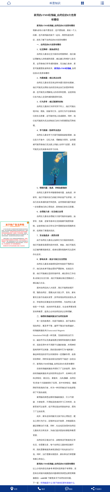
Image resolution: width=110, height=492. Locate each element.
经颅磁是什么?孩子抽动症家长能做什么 (58, 483)
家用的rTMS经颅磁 (62, 68)
